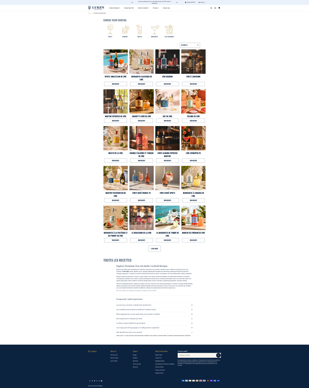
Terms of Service (160, 370)
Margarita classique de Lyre (141, 78)
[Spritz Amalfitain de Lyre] (115, 61)
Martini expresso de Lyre (115, 116)
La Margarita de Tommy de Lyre (167, 234)
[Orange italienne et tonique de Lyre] (141, 138)
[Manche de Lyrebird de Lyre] (193, 218)
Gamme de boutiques (114, 8)
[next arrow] (177, 2)
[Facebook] (92, 381)
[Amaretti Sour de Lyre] (141, 101)
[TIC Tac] (99, 381)
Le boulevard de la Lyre (141, 232)
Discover (135, 367)
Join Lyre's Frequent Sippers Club (154, 2)
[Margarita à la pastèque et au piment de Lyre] (115, 218)
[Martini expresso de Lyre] (115, 101)
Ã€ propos (155, 8)
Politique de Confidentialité (185, 363)
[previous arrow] (132, 2)
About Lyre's (114, 355)
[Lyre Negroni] (167, 61)
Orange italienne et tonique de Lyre (142, 155)
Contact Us (158, 358)
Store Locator (137, 364)
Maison (90, 13)
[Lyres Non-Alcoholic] (96, 8)
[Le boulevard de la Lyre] (141, 218)
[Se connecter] (215, 8)
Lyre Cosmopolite (193, 153)
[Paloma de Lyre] (193, 101)
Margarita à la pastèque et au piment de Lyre (116, 234)
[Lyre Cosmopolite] (193, 138)
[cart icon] (219, 8)
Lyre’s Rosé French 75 (141, 192)
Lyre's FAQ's (113, 361)
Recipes (135, 358)
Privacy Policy (159, 367)
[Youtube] (102, 381)
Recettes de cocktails (143, 8)
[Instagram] (97, 381)
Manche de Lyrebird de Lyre (193, 232)
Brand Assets (114, 358)
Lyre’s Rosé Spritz (167, 192)
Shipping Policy (159, 361)
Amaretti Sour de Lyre (141, 116)
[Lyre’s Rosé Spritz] (167, 178)
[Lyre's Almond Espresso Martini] (167, 138)
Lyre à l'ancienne (193, 76)
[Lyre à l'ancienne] (193, 61)
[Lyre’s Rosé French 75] (141, 178)
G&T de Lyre (167, 116)
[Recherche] (211, 8)
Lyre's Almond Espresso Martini (168, 155)
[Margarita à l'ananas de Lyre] (193, 178)
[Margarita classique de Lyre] (141, 61)
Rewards (135, 361)
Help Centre (158, 355)
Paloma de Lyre (193, 116)
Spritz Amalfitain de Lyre (115, 76)
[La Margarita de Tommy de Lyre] (167, 218)
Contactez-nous (166, 8)
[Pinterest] (95, 381)
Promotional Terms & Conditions (164, 364)
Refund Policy (159, 373)
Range (135, 355)
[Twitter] (90, 381)
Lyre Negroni (167, 76)
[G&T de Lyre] (167, 101)
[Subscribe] (218, 355)
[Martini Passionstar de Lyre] (115, 178)
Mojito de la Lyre (115, 153)
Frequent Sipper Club (129, 8)
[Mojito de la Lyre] (115, 138)
